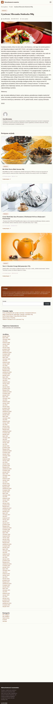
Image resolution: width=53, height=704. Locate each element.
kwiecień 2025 (6, 362)
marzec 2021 (6, 442)
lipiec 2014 (5, 569)
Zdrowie (5, 621)
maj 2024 (5, 380)
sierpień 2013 (6, 587)
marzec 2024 (6, 383)
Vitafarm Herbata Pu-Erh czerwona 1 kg (13, 319)
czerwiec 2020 (6, 455)
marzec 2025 (6, 364)
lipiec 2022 (5, 416)
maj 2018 (5, 496)
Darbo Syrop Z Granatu (9, 317)
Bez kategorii (6, 614)
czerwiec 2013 (6, 590)
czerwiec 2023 (6, 398)
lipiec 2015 (5, 549)
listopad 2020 (6, 449)
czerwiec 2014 (6, 570)
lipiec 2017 (5, 513)
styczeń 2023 (6, 406)
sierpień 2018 (6, 491)
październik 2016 (7, 528)
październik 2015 (7, 544)
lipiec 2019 (5, 473)
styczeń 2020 (6, 464)
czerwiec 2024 (6, 378)
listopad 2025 (6, 351)
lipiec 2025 (5, 357)
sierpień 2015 (6, 547)
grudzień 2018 (6, 485)
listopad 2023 (6, 390)
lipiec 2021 (5, 436)
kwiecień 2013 (6, 593)
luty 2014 (5, 577)
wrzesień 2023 (6, 393)
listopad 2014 (6, 562)
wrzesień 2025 (6, 354)
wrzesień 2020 (6, 452)
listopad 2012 (6, 601)
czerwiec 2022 (6, 418)
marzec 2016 (6, 537)
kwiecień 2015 (6, 554)
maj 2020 (5, 457)
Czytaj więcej (6, 179)
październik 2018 (7, 488)
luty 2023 (5, 405)
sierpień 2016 (6, 531)
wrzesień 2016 (6, 529)
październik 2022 (7, 411)
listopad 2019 (6, 467)
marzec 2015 (6, 555)
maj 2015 (5, 552)
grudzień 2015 (6, 541)
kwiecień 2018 (6, 498)
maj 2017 (5, 516)
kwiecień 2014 (6, 573)
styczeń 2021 (6, 446)
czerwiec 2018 (6, 495)
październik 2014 (7, 564)
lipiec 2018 (5, 493)
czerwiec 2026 (6, 339)
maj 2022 (5, 419)
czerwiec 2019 (6, 475)
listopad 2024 (6, 370)
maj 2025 (5, 360)
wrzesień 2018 (6, 490)
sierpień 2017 (6, 511)
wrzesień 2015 (6, 546)
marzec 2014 (6, 575)
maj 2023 (5, 400)
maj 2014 (5, 572)
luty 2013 (5, 596)
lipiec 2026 (5, 337)
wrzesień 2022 (6, 413)
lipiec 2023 (5, 396)
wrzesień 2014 (6, 565)
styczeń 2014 (6, 578)
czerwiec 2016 (6, 534)
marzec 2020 (6, 460)
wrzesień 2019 (6, 470)
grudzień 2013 (6, 580)
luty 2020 (5, 462)
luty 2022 (5, 424)
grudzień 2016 (6, 524)
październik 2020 (7, 451)
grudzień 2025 (6, 349)
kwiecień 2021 (6, 441)
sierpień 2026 (6, 336)
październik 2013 (7, 583)
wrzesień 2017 (6, 510)
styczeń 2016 (6, 539)
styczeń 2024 (6, 387)
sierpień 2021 (6, 434)
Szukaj (4, 301)
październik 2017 (7, 508)
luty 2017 (5, 521)
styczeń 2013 (6, 598)
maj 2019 (5, 477)
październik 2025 (7, 352)
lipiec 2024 (5, 377)
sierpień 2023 (6, 395)
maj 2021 (5, 439)
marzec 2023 (6, 403)
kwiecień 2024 (6, 382)
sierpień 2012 (6, 606)
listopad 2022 (6, 410)
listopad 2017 (6, 506)
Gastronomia (6, 618)
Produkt (4, 10)
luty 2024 (5, 385)
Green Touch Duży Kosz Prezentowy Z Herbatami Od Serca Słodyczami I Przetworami (24, 218)
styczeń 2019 (6, 483)
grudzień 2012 (6, 600)
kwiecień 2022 (6, 421)
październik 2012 (7, 603)
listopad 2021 (6, 429)
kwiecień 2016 (6, 536)
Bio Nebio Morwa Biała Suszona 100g (13, 169)
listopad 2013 (6, 582)
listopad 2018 (6, 487)
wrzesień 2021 (6, 432)
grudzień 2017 (6, 505)
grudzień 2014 (6, 560)
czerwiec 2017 (6, 514)
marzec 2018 (6, 500)
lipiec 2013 (5, 588)
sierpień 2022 (6, 414)
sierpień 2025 (6, 355)
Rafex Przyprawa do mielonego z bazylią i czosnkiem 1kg (18, 314)
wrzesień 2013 (6, 585)
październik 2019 (7, 469)
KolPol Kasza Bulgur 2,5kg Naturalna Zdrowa (14, 316)
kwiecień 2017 (6, 518)
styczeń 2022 (6, 426)
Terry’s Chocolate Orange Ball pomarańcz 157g (16, 266)
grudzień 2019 (6, 465)
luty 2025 (5, 365)
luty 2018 (5, 501)
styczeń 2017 (6, 523)
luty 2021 (5, 444)
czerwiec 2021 (6, 437)
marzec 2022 (6, 423)
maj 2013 (5, 591)
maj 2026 (5, 341)
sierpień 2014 (6, 567)
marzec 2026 (6, 344)
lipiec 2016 (5, 532)
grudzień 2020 (6, 447)
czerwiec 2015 (6, 550)
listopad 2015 (6, 542)
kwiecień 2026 (6, 342)
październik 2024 (7, 372)
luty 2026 (5, 346)
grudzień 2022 (6, 408)
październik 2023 (7, 391)
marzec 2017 (6, 519)
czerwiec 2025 (6, 359)
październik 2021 (7, 431)
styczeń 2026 (6, 347)
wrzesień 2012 (6, 605)
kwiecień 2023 (6, 401)
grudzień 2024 (6, 369)
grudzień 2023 (6, 388)
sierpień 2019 (6, 472)
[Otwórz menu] (50, 2)
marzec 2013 (6, 595)
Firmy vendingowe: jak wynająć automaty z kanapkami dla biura (19, 312)
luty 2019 (5, 482)
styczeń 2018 (6, 503)
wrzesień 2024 (6, 373)
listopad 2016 (6, 526)
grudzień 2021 (6, 428)
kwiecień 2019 (6, 478)
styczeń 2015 (6, 559)
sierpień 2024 (6, 375)
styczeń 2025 (6, 367)
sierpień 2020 (6, 454)
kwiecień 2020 (6, 459)
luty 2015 (5, 557)
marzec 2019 (6, 480)
